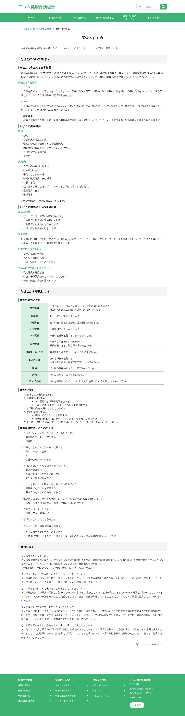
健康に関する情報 (42, 28)
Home (26, 28)
